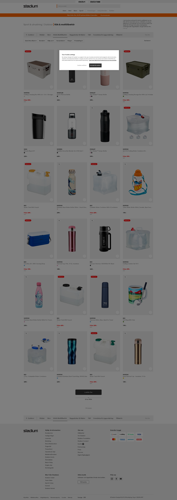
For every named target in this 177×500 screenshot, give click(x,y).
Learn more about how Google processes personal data (102, 60)
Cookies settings (81, 65)
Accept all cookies (95, 65)
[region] (89, 60)
